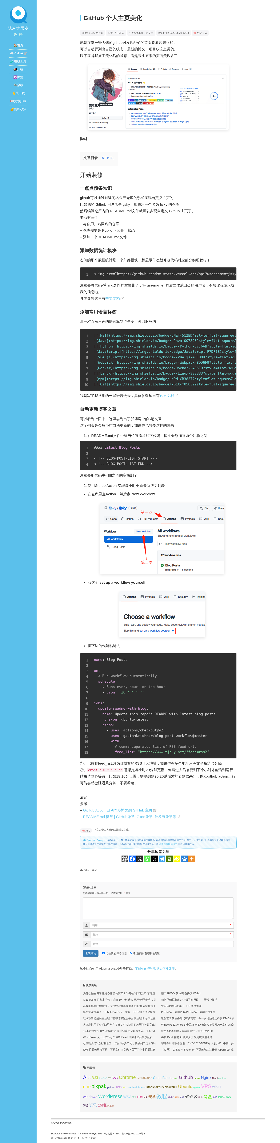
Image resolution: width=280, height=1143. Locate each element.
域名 (145, 1097)
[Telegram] (162, 859)
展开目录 (107, 158)
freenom (174, 1078)
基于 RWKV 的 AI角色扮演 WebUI (181, 993)
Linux (197, 1078)
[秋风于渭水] (18, 14)
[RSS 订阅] (15, 35)
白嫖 (182, 1097)
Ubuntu (139, 32)
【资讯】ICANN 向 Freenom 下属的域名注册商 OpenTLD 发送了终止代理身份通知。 (212, 1049)
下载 (134, 1097)
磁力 (200, 1097)
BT (109, 1078)
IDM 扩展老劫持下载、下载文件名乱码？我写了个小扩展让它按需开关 (124, 1049)
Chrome (127, 1077)
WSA (127, 1097)
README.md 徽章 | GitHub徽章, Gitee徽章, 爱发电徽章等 (129, 817)
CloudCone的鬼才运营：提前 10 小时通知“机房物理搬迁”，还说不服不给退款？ (130, 999)
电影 (177, 1097)
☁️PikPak (16, 53)
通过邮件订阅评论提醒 (146, 953)
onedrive (222, 1078)
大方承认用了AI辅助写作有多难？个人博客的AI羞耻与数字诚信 (120, 1024)
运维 (102, 1104)
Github (86, 870)
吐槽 (140, 1097)
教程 (161, 1096)
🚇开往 (18, 69)
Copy (231, 271)
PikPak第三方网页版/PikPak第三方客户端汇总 (188, 1012)
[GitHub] (20, 35)
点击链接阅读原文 (168, 844)
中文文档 (112, 298)
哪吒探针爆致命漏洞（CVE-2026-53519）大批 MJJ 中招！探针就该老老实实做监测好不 (213, 1043)
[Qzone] (184, 859)
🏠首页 (18, 45)
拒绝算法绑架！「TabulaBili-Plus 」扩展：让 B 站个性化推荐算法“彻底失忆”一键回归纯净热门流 (140, 1012)
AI (85, 1077)
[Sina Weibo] (177, 859)
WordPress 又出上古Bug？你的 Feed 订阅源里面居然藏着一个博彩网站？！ (128, 1037)
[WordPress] (125, 859)
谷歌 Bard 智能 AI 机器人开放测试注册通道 (186, 1037)
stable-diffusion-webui (161, 1087)
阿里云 (110, 1105)
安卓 (152, 1097)
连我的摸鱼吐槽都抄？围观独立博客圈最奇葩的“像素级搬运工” (120, 1005)
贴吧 (215, 1097)
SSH (124, 1087)
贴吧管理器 (224, 1097)
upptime (196, 1087)
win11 (217, 1087)
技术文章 (148, 32)
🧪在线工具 (18, 61)
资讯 (93, 1105)
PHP (87, 1087)
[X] (139, 859)
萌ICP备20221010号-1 (133, 1133)
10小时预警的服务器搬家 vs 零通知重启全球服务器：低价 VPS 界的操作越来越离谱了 (134, 1030)
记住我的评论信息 (116, 953)
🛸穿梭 (18, 85)
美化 (94, 870)
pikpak (98, 1086)
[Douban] (169, 859)
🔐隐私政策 (18, 109)
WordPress (110, 1096)
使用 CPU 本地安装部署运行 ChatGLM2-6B (187, 1030)
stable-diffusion (136, 1087)
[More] (191, 859)
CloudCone (144, 1078)
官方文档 (167, 396)
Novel (215, 1078)
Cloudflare (161, 1078)
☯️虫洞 (18, 77)
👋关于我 (18, 93)
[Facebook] (132, 859)
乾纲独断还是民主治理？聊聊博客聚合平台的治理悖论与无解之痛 (121, 1018)
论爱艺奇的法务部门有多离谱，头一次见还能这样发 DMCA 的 (197, 1018)
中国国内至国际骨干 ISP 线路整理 (181, 1005)
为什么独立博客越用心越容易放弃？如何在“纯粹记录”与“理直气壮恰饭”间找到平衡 (131, 993)
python (111, 1087)
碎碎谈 (191, 1096)
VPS (206, 1086)
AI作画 (93, 1078)
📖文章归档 (18, 101)
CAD (114, 1078)
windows (90, 1097)
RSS (119, 1087)
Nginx (206, 1077)
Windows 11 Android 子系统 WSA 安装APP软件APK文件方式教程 (199, 1024)
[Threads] (154, 859)
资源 (85, 1105)
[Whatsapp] (147, 859)
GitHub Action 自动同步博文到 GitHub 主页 (117, 810)
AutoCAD (103, 1078)
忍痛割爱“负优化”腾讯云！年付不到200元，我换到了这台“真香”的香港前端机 (128, 1043)
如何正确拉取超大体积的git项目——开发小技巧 (189, 999)
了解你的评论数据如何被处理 (155, 968)
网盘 (207, 1096)
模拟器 (171, 1097)
